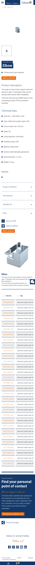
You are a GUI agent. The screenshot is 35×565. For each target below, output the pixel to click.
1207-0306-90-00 (8, 388)
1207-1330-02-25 (8, 458)
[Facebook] (9, 547)
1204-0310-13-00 (8, 308)
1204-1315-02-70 (8, 356)
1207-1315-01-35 (8, 431)
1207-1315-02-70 (8, 442)
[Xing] (13, 547)
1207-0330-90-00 (8, 420)
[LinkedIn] (25, 547)
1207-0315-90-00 (8, 410)
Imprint (19, 558)
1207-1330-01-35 (8, 453)
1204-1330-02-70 (8, 377)
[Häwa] (20, 2)
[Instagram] (17, 547)
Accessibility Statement (9, 559)
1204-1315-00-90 (8, 340)
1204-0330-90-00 (8, 334)
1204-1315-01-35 (8, 345)
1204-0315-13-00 (8, 318)
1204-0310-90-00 (8, 313)
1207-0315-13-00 (8, 404)
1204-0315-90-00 (8, 324)
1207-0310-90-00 (8, 399)
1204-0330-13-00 (8, 329)
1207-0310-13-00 (8, 393)
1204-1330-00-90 (8, 361)
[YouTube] (21, 547)
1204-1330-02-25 (8, 372)
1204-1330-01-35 (8, 367)
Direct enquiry (8, 231)
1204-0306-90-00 (8, 302)
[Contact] (32, 281)
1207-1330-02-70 (8, 463)
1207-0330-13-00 (8, 415)
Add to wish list (9, 78)
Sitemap (30, 558)
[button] (2, 2)
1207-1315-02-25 (8, 436)
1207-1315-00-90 (8, 426)
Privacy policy (6, 558)
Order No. (9, 296)
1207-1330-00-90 (8, 447)
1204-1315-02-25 (8, 350)
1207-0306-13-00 (8, 383)
